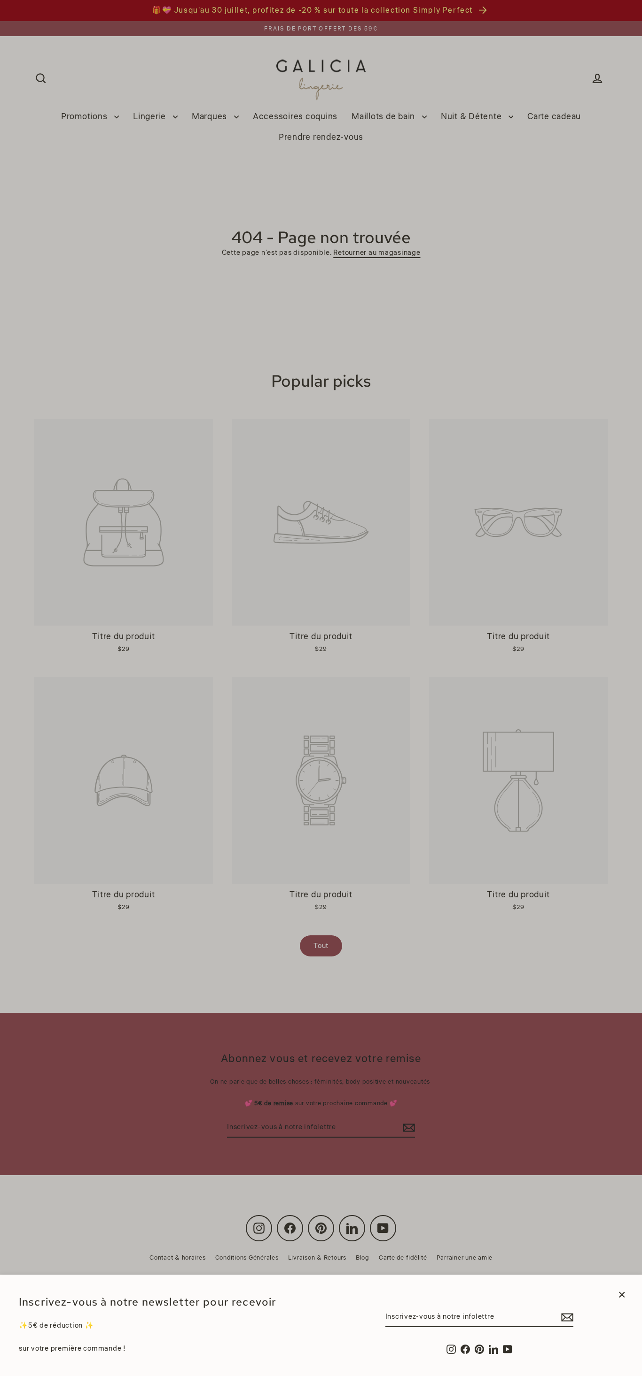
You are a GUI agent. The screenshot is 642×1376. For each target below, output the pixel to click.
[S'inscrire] (565, 1317)
